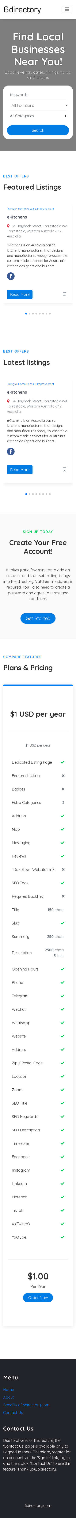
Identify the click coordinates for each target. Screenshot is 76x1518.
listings (11, 208)
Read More (20, 294)
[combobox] (38, 105)
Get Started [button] (38, 618)
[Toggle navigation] (67, 9)
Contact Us (13, 1412)
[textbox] (38, 105)
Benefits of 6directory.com (26, 1404)
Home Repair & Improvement (36, 208)
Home (8, 1389)
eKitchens (17, 217)
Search (38, 130)
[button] (26, 313)
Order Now (38, 1297)
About (8, 1397)
